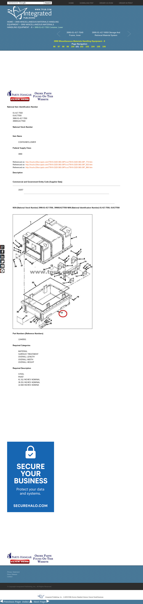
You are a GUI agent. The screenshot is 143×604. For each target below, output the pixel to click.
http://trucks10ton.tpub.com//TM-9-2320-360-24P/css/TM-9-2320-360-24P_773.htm (59, 162)
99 (68, 46)
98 (63, 46)
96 (54, 46)
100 (72, 46)
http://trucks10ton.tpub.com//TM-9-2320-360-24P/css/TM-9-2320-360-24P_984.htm (59, 167)
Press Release (12, 574)
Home (10, 22)
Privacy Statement (13, 572)
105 (98, 46)
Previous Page (12, 601)
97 (59, 46)
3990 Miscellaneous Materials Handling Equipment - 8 (79, 41)
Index (25, 601)
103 (87, 46)
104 (93, 46)
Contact (9, 576)
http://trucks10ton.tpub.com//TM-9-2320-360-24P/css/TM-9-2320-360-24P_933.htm (59, 165)
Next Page (40, 601)
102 (81, 46)
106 (104, 46)
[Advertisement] (66, 70)
